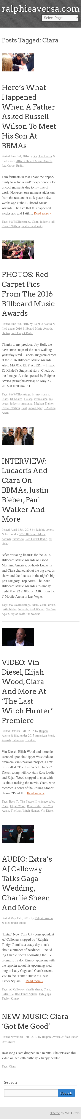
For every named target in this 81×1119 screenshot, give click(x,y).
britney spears (40, 394)
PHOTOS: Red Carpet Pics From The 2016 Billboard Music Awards (28, 294)
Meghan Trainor (44, 403)
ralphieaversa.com (41, 8)
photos (6, 333)
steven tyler (35, 408)
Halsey (28, 399)
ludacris (45, 221)
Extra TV (7, 994)
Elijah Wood (17, 806)
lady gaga (45, 994)
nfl (53, 221)
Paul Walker (37, 609)
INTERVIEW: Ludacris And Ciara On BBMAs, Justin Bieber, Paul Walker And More (25, 490)
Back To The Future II (23, 801)
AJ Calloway (16, 989)
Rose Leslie (34, 806)
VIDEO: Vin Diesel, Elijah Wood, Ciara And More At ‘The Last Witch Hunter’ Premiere (27, 691)
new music (8, 1041)
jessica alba (41, 399)
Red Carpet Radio (12, 165)
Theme (55, 1113)
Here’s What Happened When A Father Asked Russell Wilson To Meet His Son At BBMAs (29, 116)
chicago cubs (46, 801)
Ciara (35, 221)
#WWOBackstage (19, 221)
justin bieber (9, 609)
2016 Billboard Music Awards (34, 161)
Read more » (42, 213)
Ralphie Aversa (42, 156)
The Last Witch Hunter (25, 810)
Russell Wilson (11, 226)
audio (22, 923)
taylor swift (18, 614)
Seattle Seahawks (32, 226)
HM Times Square (26, 994)
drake (51, 605)
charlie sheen (34, 989)
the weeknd (33, 614)
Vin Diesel (47, 810)
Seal (24, 408)
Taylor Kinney (10, 998)
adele (35, 605)
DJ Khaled (16, 399)
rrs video (30, 740)
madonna (26, 403)
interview (18, 539)
